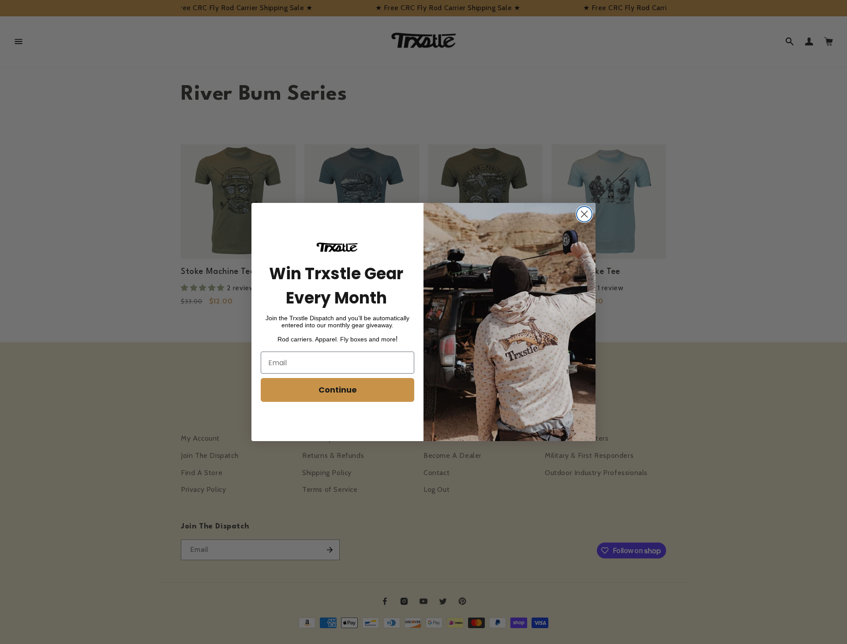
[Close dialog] (584, 214)
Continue (338, 389)
